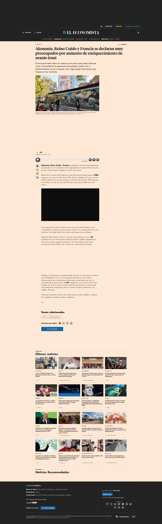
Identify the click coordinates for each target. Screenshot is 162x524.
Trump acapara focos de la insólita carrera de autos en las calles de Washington (115, 375)
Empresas (107, 398)
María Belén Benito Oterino (112, 462)
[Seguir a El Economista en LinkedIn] (115, 504)
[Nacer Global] (31, 503)
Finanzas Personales (87, 453)
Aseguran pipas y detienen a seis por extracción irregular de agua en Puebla (92, 430)
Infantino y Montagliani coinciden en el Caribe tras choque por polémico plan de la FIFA (45, 430)
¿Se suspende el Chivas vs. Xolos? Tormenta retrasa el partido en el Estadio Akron (45, 402)
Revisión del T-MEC (81, 39)
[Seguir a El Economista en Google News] (115, 507)
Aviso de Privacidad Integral (56, 495)
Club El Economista (61, 489)
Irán (44, 317)
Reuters (108, 407)
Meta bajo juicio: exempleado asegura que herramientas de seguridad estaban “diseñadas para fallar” (92, 403)
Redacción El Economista (65, 380)
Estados (84, 426)
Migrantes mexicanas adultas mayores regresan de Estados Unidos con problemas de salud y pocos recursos (68, 431)
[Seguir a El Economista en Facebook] (107, 504)
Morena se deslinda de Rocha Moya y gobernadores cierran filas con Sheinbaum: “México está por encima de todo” (69, 458)
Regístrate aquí (107, 494)
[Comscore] (122, 517)
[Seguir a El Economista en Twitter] (111, 504)
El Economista (41, 489)
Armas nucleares (54, 317)
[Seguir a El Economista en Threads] (119, 507)
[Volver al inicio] (60, 485)
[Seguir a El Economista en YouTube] (119, 504)
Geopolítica (38, 44)
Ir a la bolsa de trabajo (48, 508)
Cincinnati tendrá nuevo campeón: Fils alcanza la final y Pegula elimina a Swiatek (69, 402)
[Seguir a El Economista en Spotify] (123, 504)
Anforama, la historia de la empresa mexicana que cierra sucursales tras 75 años (92, 375)
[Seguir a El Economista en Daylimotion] (130, 504)
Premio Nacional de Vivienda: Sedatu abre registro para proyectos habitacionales (115, 430)
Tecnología (85, 398)
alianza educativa (94, 39)
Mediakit (36, 492)
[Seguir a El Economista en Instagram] (126, 504)
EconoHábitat (109, 426)
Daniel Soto (39, 407)
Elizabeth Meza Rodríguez (88, 380)
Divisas (118, 39)
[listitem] (37, 159)
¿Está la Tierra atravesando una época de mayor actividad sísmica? (115, 456)
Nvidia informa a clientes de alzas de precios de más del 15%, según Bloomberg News (115, 402)
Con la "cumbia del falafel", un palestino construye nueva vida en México (45, 375)
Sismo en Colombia (68, 39)
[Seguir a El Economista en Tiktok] (123, 507)
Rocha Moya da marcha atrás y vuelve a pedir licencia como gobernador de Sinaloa (68, 375)
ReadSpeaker (84, 161)
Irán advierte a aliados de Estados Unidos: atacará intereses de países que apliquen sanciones (45, 457)
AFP (38, 380)
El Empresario (85, 371)
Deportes (37, 398)
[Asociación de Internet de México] (134, 517)
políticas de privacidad (119, 497)
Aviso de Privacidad (41, 495)
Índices (112, 39)
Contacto (68, 495)
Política (61, 371)
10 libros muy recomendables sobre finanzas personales (92, 456)
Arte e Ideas (38, 371)
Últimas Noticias (47, 39)
